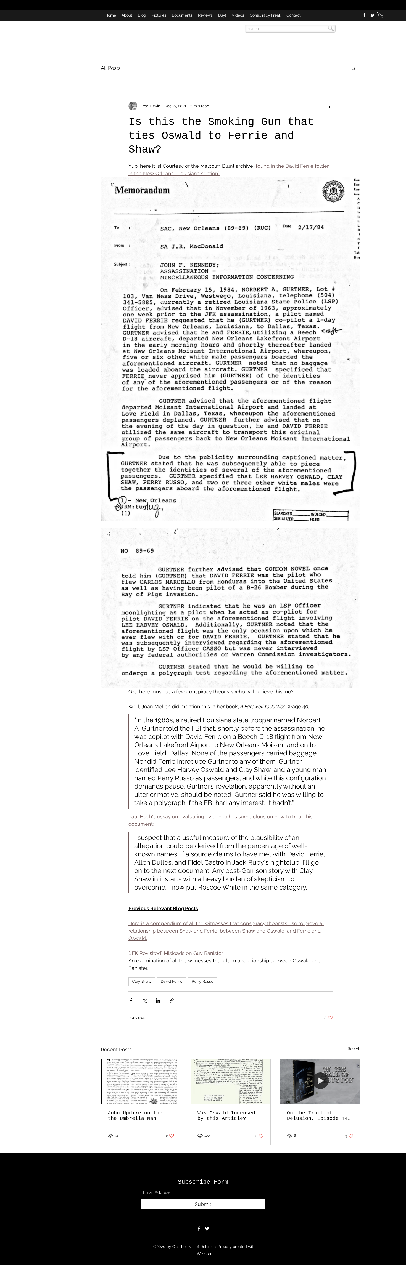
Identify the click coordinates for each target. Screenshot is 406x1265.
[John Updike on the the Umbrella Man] (141, 1081)
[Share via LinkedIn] (158, 1000)
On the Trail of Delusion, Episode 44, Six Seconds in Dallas (319, 1115)
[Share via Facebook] (131, 1000)
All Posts (111, 68)
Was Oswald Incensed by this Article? (226, 1115)
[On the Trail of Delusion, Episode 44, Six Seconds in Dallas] (320, 1081)
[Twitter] (372, 15)
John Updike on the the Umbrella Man (135, 1115)
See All (354, 1048)
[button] (380, 15)
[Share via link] (171, 1000)
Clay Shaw (141, 981)
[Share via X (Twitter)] (144, 1000)
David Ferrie (171, 981)
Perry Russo (202, 981)
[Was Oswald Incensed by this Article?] (231, 1081)
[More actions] (329, 106)
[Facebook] (364, 15)
